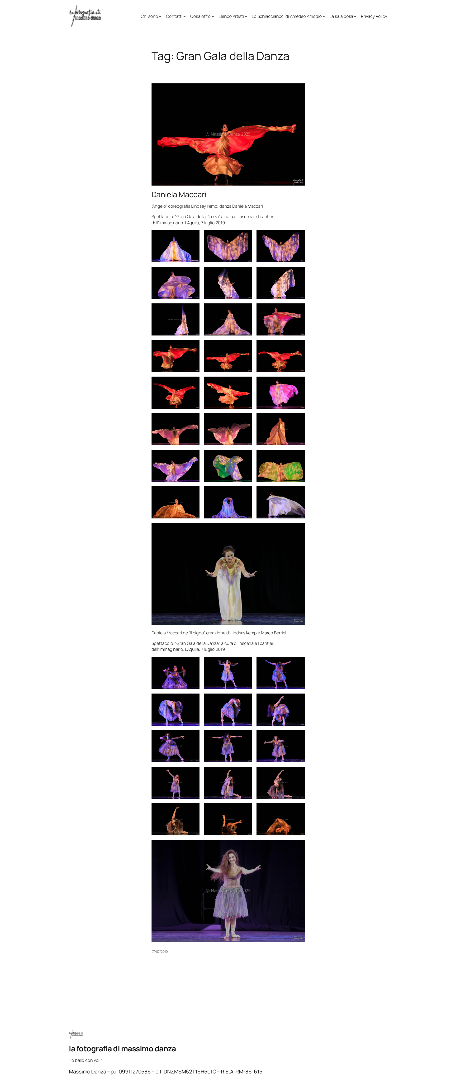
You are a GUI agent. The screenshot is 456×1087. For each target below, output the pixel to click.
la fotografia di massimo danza (122, 1048)
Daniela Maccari (179, 194)
